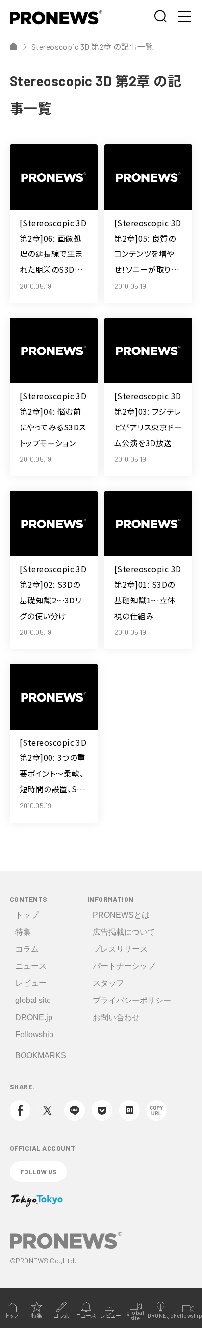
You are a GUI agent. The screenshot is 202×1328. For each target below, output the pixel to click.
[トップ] (13, 46)
